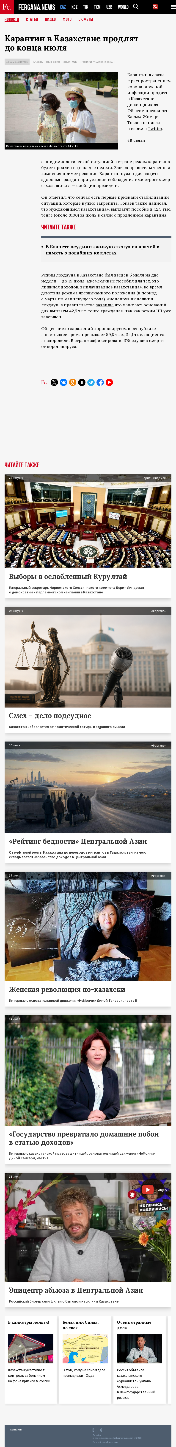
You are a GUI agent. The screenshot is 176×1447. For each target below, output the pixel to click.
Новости (12, 19)
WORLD (123, 7)
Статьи (32, 19)
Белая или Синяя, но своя (81, 1325)
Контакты (16, 1429)
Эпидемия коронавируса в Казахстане (89, 62)
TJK (85, 7)
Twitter (155, 128)
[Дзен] (81, 382)
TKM (97, 7)
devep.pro (112, 1442)
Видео (50, 19)
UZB (109, 7)
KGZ (74, 7)
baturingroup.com (123, 1438)
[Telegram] (91, 382)
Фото (67, 19)
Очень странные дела (134, 1325)
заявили (104, 304)
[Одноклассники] (72, 382)
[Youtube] (109, 382)
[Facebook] (100, 382)
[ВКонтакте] (63, 382)
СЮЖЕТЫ (86, 19)
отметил (57, 197)
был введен (117, 275)
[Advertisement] (88, 427)
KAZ (63, 7)
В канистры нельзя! (28, 1322)
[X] (54, 382)
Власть (38, 62)
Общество (53, 62)
